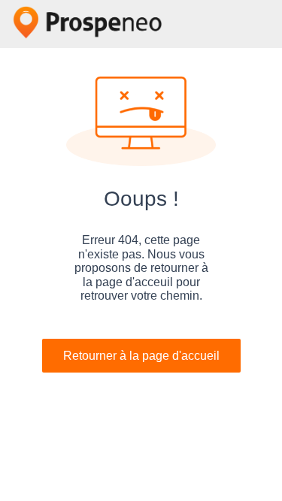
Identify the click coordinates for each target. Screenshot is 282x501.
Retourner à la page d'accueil (141, 355)
